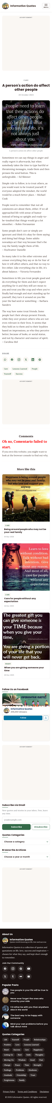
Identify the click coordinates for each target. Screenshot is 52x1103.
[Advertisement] (26, 45)
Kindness (33, 1070)
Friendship (21, 1075)
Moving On (9, 1060)
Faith (28, 1055)
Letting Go (8, 1055)
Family (22, 1080)
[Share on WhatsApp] (5, 360)
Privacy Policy (9, 1091)
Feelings (7, 1070)
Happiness (38, 1050)
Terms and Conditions (27, 1091)
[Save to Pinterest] (40, 360)
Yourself (7, 374)
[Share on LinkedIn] (33, 360)
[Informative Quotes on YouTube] (29, 969)
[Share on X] (26, 360)
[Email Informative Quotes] (29, 976)
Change (7, 1065)
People (34, 369)
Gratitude (8, 1075)
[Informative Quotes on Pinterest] (21, 969)
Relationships (40, 1039)
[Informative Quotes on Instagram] (19, 360)
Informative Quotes (21, 709)
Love (17, 1044)
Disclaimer (44, 1091)
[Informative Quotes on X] (5, 976)
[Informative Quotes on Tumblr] (13, 976)
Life (5, 1039)
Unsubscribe (40, 827)
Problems (20, 1070)
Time (27, 1065)
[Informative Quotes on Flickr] (21, 976)
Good (32, 1060)
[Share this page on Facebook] (45, 718)
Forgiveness (9, 1080)
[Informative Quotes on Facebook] (5, 969)
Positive (7, 1044)
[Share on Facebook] (12, 360)
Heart (6, 1050)
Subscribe (16, 827)
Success (19, 374)
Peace (17, 1065)
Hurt (20, 1055)
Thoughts (39, 1055)
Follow (23, 718)
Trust (33, 1075)
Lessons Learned (20, 369)
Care (26, 80)
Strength (37, 1065)
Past (41, 1060)
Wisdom (21, 1060)
